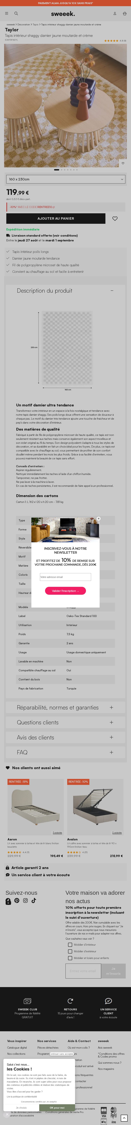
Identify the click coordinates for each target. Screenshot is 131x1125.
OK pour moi (57, 1107)
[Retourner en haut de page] (124, 1118)
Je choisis (21, 1107)
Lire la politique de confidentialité (22, 1097)
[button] (7, 1114)
